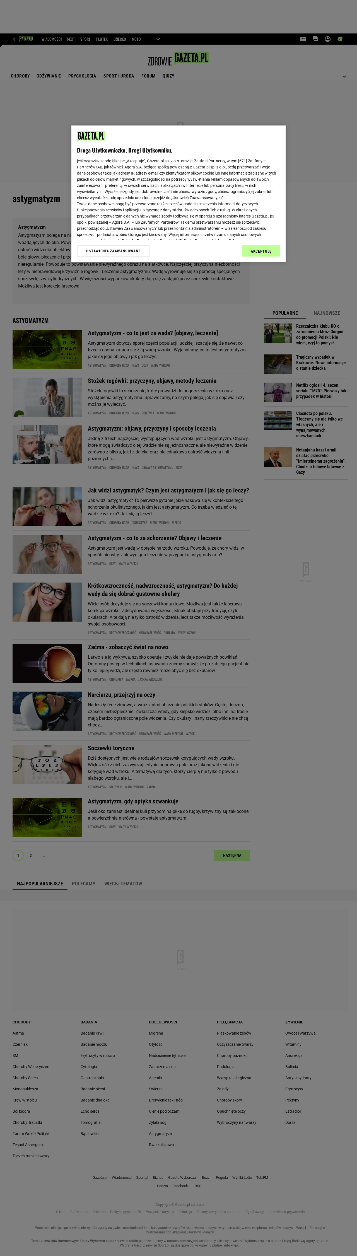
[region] (178, 193)
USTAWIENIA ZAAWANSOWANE (113, 251)
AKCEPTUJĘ (261, 251)
